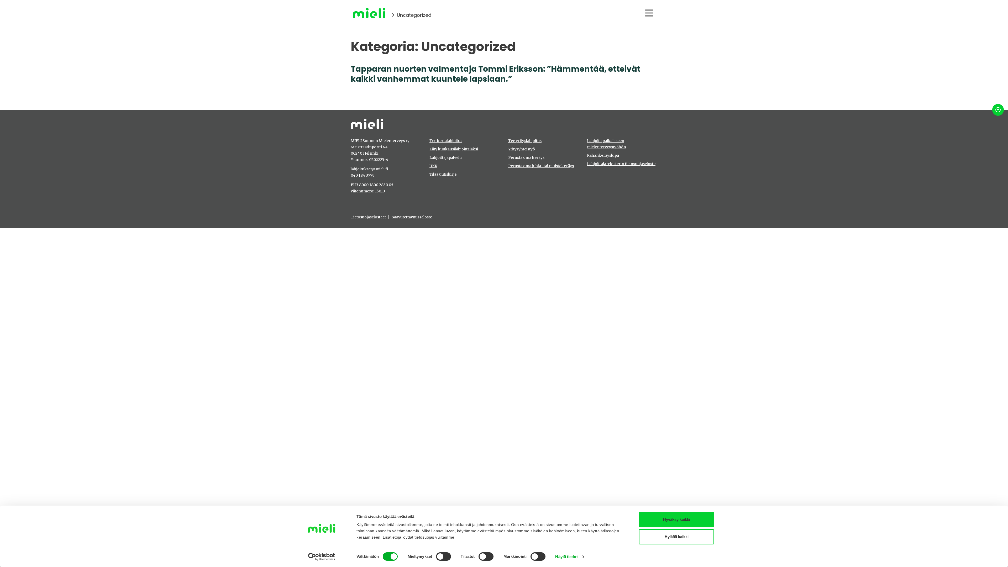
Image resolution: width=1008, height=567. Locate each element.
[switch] (443, 556)
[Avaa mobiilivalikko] (649, 13)
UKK (433, 166)
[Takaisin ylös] (998, 110)
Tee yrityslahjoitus (525, 140)
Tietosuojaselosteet (368, 217)
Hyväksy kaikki (676, 519)
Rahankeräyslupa (603, 155)
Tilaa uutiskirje (442, 174)
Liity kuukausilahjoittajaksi (453, 149)
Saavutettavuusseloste (412, 217)
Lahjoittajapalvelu (445, 157)
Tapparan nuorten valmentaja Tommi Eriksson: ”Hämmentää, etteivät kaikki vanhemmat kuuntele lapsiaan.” (495, 74)
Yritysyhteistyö (521, 149)
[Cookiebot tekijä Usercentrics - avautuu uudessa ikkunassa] (322, 557)
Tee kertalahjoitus (445, 140)
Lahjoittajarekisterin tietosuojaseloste (621, 163)
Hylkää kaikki (677, 536)
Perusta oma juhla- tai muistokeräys (541, 166)
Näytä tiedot (566, 556)
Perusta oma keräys (526, 157)
